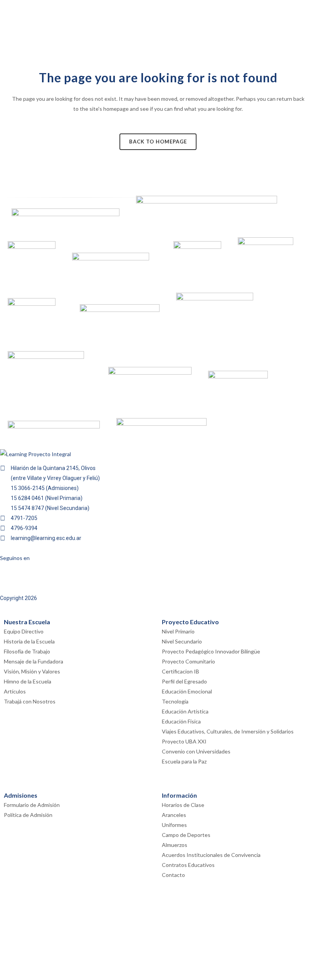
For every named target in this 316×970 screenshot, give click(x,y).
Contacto (173, 875)
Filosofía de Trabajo (27, 651)
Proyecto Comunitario (188, 661)
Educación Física (181, 721)
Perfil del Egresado (184, 681)
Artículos (15, 691)
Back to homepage (158, 141)
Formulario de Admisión (32, 805)
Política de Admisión (28, 815)
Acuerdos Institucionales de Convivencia (211, 855)
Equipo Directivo (24, 631)
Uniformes (174, 825)
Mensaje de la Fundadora (33, 661)
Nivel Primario (178, 631)
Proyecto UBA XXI (184, 741)
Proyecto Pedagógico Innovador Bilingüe (211, 651)
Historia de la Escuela (29, 641)
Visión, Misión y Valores (32, 671)
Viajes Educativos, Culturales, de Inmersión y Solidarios (228, 731)
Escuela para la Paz (184, 761)
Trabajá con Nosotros (29, 701)
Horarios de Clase (183, 805)
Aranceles (174, 815)
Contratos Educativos (188, 865)
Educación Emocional (187, 691)
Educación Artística (185, 711)
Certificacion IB (180, 671)
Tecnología (175, 701)
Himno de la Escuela (27, 681)
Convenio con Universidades (196, 751)
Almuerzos (174, 845)
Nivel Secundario (182, 641)
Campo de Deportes (186, 835)
